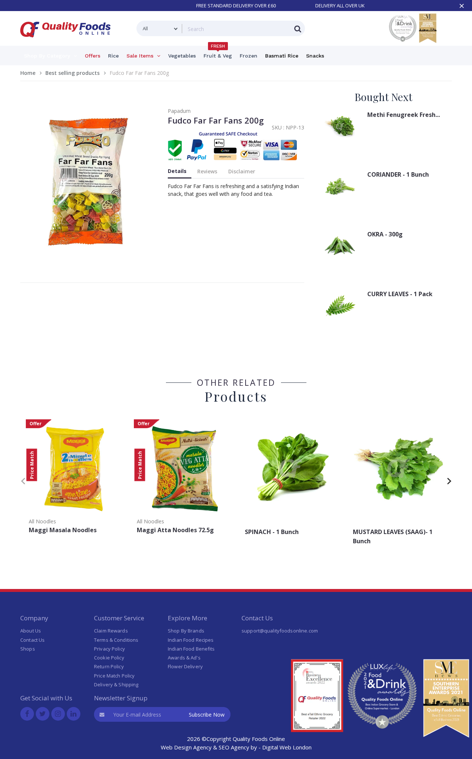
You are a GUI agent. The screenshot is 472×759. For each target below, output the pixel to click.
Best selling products (72, 72)
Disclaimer (241, 171)
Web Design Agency (186, 747)
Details (177, 170)
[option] (74, 479)
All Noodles (42, 521)
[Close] (461, 5)
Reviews (207, 171)
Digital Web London (287, 747)
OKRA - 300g (385, 234)
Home (27, 72)
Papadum (179, 110)
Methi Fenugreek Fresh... (403, 115)
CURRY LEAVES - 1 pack (400, 294)
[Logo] (67, 42)
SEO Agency (234, 747)
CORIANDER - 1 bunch (398, 174)
